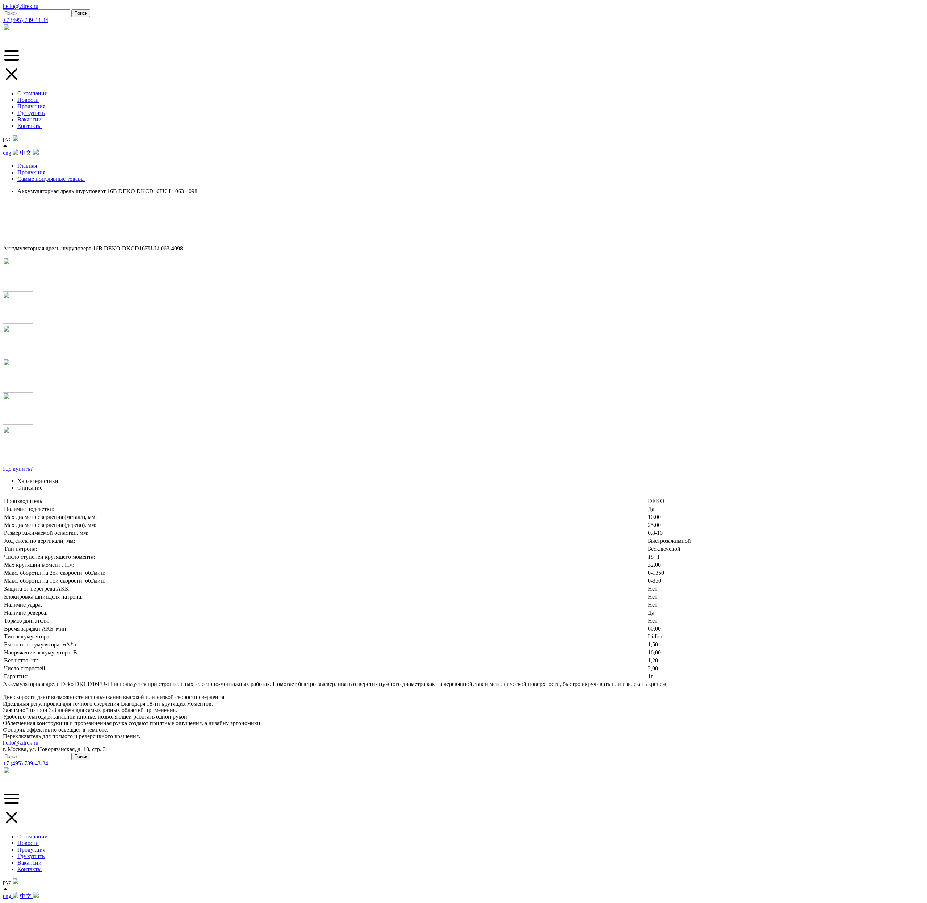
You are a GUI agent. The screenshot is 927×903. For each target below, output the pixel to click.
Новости (28, 100)
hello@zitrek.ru (20, 6)
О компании (32, 93)
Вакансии (29, 119)
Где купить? (18, 469)
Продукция (31, 106)
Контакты (29, 126)
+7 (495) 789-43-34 (25, 20)
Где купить (31, 113)
